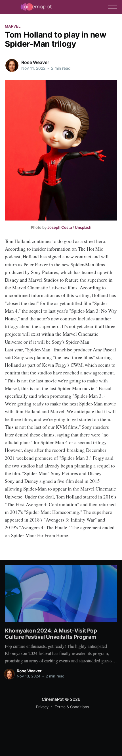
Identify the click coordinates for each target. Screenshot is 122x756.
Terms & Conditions (72, 706)
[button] (112, 7)
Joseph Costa (59, 227)
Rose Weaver (35, 62)
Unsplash (83, 227)
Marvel (12, 26)
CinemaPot (53, 699)
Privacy (42, 706)
